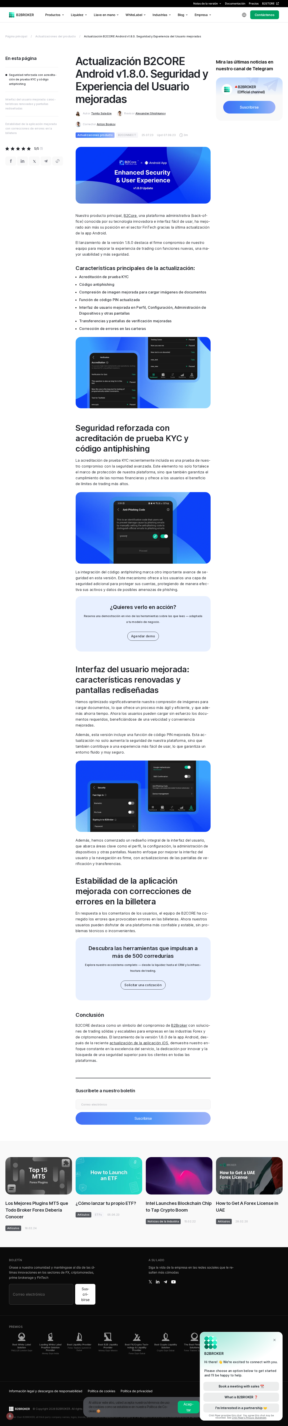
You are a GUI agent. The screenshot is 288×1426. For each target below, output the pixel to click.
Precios (254, 3)
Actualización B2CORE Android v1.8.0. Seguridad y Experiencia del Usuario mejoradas (142, 36)
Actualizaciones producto (95, 135)
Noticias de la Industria (163, 1221)
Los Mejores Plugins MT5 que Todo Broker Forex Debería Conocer (36, 1210)
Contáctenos (264, 15)
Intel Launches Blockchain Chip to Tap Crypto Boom (179, 1207)
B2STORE (268, 3)
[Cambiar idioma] (244, 15)
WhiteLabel (134, 15)
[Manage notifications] (10, 1416)
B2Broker (179, 1025)
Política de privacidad (137, 1391)
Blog (181, 15)
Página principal (16, 36)
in (158, 1282)
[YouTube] (173, 1282)
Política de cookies (101, 1391)
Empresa (201, 15)
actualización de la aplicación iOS (139, 1043)
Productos (53, 15)
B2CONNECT (127, 135)
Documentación (235, 3)
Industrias (160, 15)
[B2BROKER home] (21, 15)
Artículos (13, 1228)
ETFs (98, 1214)
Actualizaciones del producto (55, 36)
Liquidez (77, 15)
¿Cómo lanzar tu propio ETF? (106, 1203)
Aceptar (189, 1407)
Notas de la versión (205, 3)
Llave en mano (104, 15)
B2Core (130, 215)
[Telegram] (165, 1282)
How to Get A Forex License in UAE (247, 1207)
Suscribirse (85, 1294)
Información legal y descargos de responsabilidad (45, 1391)
